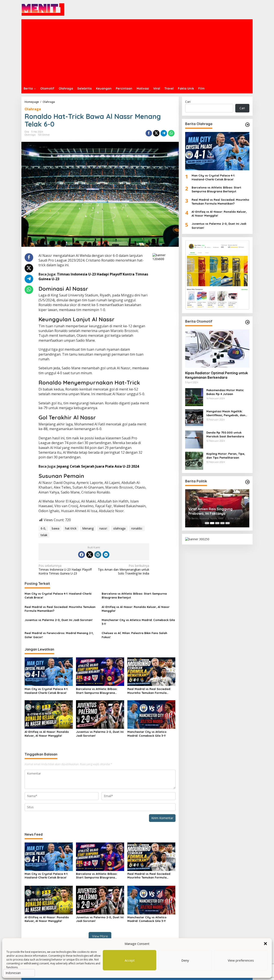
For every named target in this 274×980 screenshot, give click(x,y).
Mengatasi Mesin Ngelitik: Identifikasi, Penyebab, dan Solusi (225, 413)
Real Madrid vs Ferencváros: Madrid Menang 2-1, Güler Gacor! (59, 635)
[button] (265, 943)
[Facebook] (81, 554)
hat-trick (70, 528)
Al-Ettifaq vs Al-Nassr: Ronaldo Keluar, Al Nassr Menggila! (136, 608)
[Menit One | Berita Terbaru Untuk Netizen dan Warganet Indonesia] (43, 9)
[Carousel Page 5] (227, 523)
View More (100, 936)
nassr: (103, 528)
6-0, (43, 528)
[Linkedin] (106, 554)
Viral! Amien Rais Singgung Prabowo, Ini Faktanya (210, 511)
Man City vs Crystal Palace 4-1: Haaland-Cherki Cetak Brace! (58, 595)
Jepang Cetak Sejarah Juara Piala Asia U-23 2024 (98, 466)
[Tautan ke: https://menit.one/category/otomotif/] (247, 322)
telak (44, 535)
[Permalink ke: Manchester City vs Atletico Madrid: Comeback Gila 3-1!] (151, 714)
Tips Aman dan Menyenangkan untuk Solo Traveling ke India (123, 569)
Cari (188, 102)
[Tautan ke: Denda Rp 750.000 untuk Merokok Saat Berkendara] (194, 439)
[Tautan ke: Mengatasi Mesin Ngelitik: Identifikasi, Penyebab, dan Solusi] (194, 418)
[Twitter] (89, 554)
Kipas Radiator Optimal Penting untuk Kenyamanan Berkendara (216, 375)
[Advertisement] (137, 51)
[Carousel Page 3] (217, 523)
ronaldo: (137, 528)
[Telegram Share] (164, 133)
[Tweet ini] (156, 133)
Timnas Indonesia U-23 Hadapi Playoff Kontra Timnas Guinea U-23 (65, 569)
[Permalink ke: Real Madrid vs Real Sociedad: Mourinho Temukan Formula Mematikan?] (151, 671)
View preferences (241, 960)
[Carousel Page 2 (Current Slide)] (212, 523)
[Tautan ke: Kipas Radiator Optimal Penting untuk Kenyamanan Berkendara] (217, 348)
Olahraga (33, 109)
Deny (185, 960)
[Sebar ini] (149, 133)
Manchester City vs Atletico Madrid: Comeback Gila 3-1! (138, 621)
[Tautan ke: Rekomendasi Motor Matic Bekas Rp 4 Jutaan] (194, 397)
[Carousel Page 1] (207, 523)
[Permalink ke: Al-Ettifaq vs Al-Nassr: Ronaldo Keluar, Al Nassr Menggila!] (49, 714)
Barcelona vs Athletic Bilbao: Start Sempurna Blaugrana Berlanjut (134, 595)
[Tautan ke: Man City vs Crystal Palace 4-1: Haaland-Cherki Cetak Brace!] (217, 151)
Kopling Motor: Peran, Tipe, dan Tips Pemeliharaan (225, 455)
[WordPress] (97, 554)
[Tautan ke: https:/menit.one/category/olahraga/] (247, 124)
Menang (88, 528)
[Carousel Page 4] (222, 523)
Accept (130, 960)
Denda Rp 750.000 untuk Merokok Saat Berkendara (225, 434)
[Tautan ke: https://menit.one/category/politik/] (247, 482)
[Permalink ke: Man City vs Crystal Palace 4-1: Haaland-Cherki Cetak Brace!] (49, 671)
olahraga (119, 528)
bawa (55, 528)
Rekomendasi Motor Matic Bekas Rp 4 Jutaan (225, 392)
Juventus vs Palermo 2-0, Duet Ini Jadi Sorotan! (58, 620)
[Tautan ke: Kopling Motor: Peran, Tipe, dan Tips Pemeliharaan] (194, 460)
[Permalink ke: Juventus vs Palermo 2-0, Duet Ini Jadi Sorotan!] (100, 714)
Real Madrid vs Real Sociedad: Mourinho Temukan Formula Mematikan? (60, 608)
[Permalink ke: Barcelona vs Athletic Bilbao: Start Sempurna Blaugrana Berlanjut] (100, 671)
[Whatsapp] (171, 133)
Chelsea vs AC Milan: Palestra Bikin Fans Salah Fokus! (134, 635)
